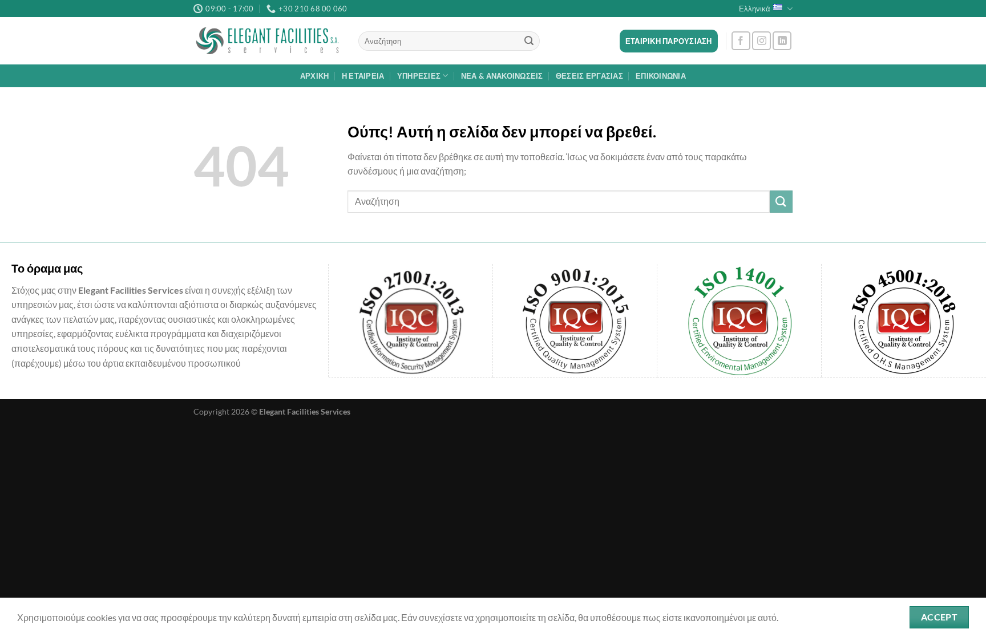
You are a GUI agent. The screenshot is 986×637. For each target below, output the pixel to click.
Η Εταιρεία (363, 75)
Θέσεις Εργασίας (589, 75)
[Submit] (529, 41)
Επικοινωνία (661, 75)
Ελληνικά (754, 8)
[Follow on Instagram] (761, 40)
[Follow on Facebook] (741, 40)
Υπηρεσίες (419, 75)
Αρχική (314, 75)
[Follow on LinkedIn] (782, 40)
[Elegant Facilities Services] (267, 41)
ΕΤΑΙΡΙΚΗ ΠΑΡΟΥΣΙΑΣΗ (668, 41)
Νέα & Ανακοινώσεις (502, 75)
